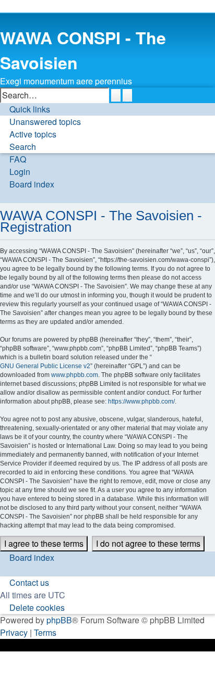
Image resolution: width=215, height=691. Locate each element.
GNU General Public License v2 (45, 366)
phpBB (59, 620)
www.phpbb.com (74, 375)
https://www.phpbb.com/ (141, 401)
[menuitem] (40, 122)
